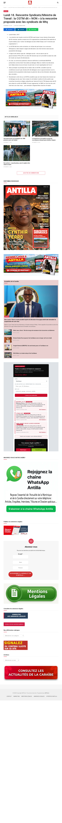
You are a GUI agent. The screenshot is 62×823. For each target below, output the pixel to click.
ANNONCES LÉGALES (39, 696)
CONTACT (9, 696)
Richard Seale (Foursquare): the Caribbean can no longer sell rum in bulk (32, 338)
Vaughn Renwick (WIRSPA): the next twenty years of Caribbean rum (30, 345)
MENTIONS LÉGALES (26, 696)
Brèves (6, 11)
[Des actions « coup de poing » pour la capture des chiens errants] (17, 153)
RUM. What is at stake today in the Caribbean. (25, 353)
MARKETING (17, 696)
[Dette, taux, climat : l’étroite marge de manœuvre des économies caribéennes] (8, 332)
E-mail (20, 554)
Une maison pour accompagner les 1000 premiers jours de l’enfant (14, 139)
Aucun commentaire (20, 25)
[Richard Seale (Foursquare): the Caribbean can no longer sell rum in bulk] (8, 340)
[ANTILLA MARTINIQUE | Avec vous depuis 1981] (30, 2)
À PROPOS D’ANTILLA (51, 696)
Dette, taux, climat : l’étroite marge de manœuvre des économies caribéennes (33, 330)
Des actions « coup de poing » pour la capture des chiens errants (17, 163)
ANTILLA (47, 693)
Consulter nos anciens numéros (14, 624)
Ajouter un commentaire (31, 173)
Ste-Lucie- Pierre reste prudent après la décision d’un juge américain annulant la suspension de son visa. (30, 320)
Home (5, 7)
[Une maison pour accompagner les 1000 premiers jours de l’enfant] (17, 129)
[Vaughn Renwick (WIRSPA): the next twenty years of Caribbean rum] (8, 347)
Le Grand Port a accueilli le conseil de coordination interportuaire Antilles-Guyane (44, 139)
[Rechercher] (57, 2)
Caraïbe (7, 316)
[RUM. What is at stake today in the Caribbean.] (8, 355)
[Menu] (5, 2)
